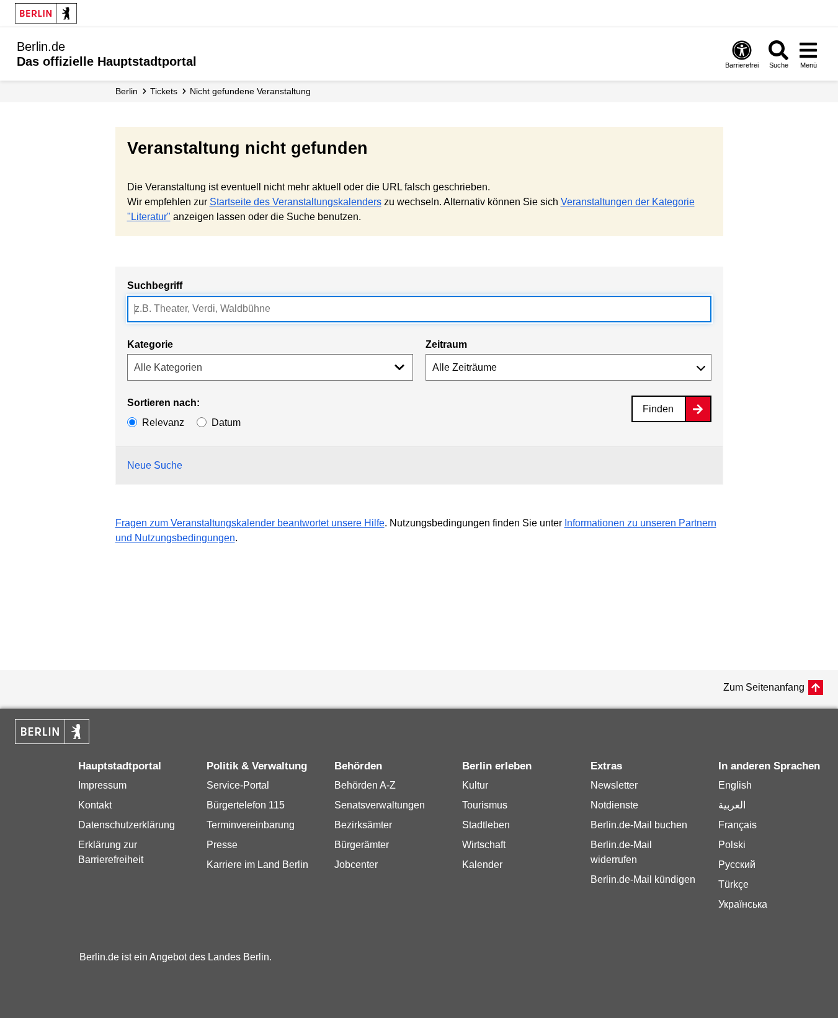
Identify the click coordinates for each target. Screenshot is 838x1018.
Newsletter (614, 785)
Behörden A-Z (365, 785)
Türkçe (733, 884)
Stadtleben (486, 825)
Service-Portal (238, 785)
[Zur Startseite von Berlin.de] (52, 740)
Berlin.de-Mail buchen (639, 825)
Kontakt (95, 805)
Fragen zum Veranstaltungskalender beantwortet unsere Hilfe (250, 523)
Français (737, 825)
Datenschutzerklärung (126, 825)
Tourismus (484, 805)
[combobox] (419, 309)
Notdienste (614, 805)
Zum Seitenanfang (764, 687)
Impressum (102, 785)
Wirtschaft (484, 844)
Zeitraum (446, 344)
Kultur (475, 785)
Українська (742, 904)
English (735, 785)
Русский (737, 864)
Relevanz (163, 422)
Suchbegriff (154, 285)
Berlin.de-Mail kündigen (643, 879)
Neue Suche (154, 465)
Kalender (482, 864)
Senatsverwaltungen (379, 805)
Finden (658, 409)
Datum (226, 422)
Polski (732, 844)
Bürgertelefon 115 (246, 805)
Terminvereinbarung (251, 825)
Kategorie (150, 344)
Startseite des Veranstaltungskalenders (295, 202)
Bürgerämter (361, 844)
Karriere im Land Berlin (257, 864)
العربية (732, 805)
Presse (222, 844)
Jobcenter (356, 864)
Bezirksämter (363, 825)
